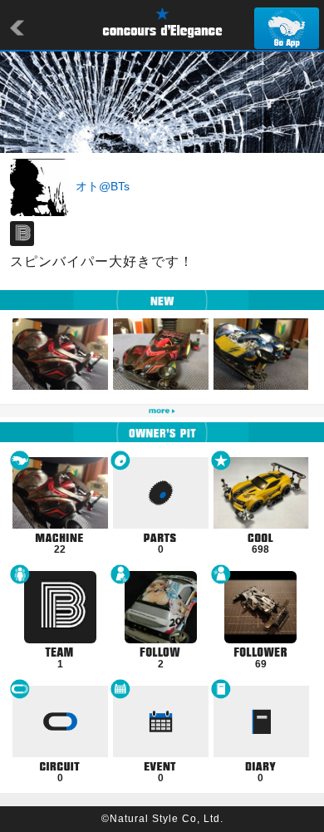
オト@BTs (103, 186)
